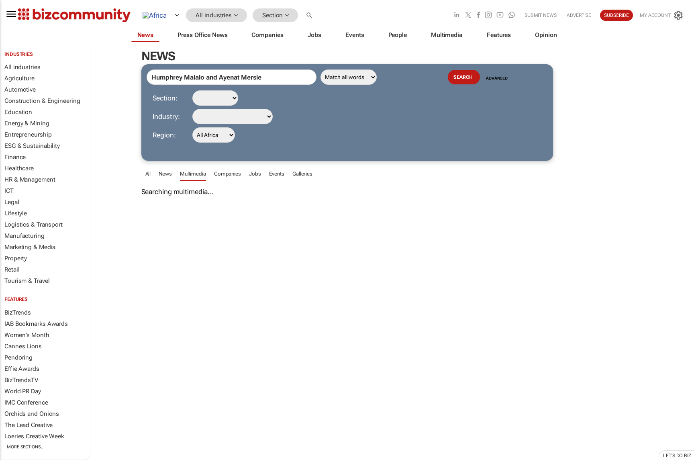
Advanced (497, 78)
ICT (9, 190)
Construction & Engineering (42, 100)
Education (18, 112)
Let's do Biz (677, 455)
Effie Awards (21, 368)
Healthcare (19, 168)
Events (276, 174)
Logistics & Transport (33, 224)
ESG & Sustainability (32, 145)
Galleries (302, 174)
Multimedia (193, 174)
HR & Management (29, 179)
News (165, 174)
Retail (11, 269)
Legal (11, 202)
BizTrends (17, 312)
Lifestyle (15, 213)
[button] (310, 15)
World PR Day (22, 391)
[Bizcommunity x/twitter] (468, 15)
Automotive (20, 89)
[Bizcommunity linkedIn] (456, 15)
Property (15, 258)
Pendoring (18, 357)
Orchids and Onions (31, 413)
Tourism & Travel (26, 280)
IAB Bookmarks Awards (36, 323)
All (148, 174)
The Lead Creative (28, 425)
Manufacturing (24, 235)
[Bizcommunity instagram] (488, 15)
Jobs (255, 174)
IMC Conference (26, 402)
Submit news (541, 15)
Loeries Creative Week (34, 436)
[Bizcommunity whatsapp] (511, 15)
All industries (22, 67)
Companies (227, 174)
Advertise (579, 15)
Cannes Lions (23, 346)
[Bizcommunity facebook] (478, 15)
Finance (15, 157)
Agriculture (19, 78)
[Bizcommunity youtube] (500, 15)
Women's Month (26, 335)
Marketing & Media (29, 247)
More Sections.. (25, 447)
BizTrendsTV (21, 380)
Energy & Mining (26, 123)
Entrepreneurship (27, 134)
